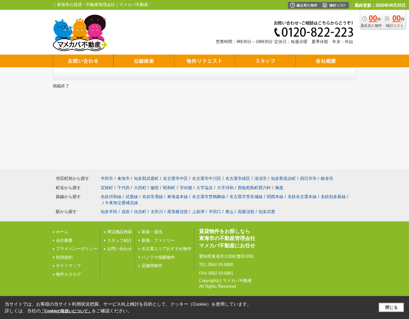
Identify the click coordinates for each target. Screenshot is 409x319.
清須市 (260, 178)
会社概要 (64, 240)
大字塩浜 (204, 187)
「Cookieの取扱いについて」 (66, 311)
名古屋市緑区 (237, 178)
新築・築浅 (152, 231)
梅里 (279, 187)
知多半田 (109, 211)
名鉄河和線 (111, 196)
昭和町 (169, 187)
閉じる (391, 307)
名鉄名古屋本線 (302, 196)
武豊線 (132, 196)
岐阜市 (327, 178)
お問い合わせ (119, 248)
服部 (154, 187)
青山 (229, 211)
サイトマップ (68, 265)
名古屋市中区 (175, 178)
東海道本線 (177, 196)
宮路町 (107, 187)
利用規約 (64, 257)
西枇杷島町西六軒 (254, 187)
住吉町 (140, 211)
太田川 (156, 211)
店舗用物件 (152, 265)
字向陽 (186, 187)
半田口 (215, 211)
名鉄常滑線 (152, 196)
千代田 (123, 187)
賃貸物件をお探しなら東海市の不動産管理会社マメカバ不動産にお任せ (227, 238)
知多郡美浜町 (283, 178)
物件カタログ (68, 274)
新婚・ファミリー (158, 240)
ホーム (62, 231)
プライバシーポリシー (76, 248)
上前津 (198, 211)
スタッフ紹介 (119, 240)
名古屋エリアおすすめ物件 (166, 248)
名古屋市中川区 (206, 178)
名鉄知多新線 (333, 196)
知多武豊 (267, 211)
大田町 (140, 187)
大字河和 (225, 187)
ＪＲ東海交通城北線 (119, 202)
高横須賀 (246, 211)
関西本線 (275, 196)
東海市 (123, 178)
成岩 (125, 211)
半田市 (107, 178)
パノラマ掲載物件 (158, 257)
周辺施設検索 (119, 231)
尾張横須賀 (177, 211)
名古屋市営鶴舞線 (208, 196)
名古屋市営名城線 (246, 196)
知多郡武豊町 (146, 178)
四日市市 (308, 178)
